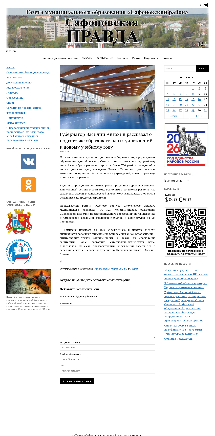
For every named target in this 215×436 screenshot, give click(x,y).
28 (186, 110)
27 (180, 110)
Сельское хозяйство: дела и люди (28, 72)
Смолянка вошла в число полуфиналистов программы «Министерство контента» (183, 329)
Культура (12, 92)
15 (193, 99)
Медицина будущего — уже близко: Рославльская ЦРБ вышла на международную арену (186, 274)
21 (186, 104)
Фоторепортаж (16, 113)
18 (167, 104)
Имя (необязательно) (70, 342)
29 (193, 110)
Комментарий (66, 303)
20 (180, 104)
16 (199, 99)
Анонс (10, 67)
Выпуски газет (15, 123)
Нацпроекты (151, 58)
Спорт (10, 102)
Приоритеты (14, 118)
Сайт (62, 365)
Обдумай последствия (178, 338)
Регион (136, 58)
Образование (14, 97)
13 (180, 99)
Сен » (199, 116)
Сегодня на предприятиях (23, 108)
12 (174, 99)
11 (167, 99)
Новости (167, 58)
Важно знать (14, 77)
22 (193, 104)
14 (186, 99)
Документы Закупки (19, 82)
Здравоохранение (17, 87)
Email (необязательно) (70, 354)
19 (174, 104)
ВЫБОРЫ (87, 58)
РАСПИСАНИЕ (104, 58)
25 (167, 110)
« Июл (173, 116)
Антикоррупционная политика (60, 58)
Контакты (122, 58)
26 (174, 110)
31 (205, 110)
